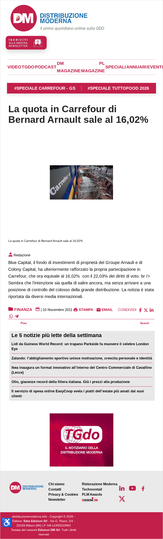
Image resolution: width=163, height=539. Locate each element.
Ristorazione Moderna (99, 484)
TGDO (28, 67)
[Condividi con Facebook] (140, 310)
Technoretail (92, 489)
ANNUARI (136, 67)
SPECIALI (115, 67)
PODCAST (45, 67)
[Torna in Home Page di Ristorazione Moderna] (26, 487)
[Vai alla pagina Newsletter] (26, 43)
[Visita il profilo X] (121, 498)
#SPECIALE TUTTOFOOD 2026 (118, 88)
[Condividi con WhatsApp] (11, 316)
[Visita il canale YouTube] (132, 488)
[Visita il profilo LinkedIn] (121, 488)
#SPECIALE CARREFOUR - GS (44, 88)
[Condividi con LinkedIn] (151, 310)
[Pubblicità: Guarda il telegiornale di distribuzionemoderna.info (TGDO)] (81, 440)
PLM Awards (92, 494)
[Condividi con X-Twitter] (146, 310)
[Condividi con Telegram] (16, 316)
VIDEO (14, 67)
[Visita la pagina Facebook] (143, 488)
